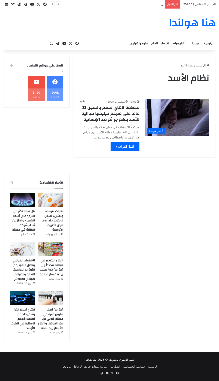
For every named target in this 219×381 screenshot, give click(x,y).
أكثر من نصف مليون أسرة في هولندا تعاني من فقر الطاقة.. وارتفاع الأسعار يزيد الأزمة (50, 319)
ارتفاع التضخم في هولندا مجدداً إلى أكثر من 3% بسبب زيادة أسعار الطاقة (51, 267)
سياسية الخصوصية (134, 366)
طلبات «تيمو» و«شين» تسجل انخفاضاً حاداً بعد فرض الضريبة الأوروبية (52, 220)
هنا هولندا (90, 359)
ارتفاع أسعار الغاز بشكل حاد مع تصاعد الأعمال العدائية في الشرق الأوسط (23, 319)
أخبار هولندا (178, 43)
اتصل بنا (115, 366)
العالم (154, 43)
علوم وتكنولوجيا (138, 43)
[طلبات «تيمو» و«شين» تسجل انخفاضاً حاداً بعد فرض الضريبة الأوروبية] (50, 200)
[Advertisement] (36, 140)
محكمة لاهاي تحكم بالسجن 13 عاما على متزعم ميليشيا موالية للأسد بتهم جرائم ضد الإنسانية (110, 113)
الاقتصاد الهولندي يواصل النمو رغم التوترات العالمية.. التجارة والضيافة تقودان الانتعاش (23, 270)
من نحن (66, 366)
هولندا (195, 43)
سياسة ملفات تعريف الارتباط (91, 366)
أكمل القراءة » (125, 146)
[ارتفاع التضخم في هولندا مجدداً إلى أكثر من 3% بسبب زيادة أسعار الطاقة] (50, 249)
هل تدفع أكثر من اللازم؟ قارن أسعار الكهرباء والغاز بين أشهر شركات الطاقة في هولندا (23, 220)
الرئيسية (209, 43)
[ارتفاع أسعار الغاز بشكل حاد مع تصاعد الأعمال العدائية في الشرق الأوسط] (22, 298)
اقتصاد (165, 43)
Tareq (132, 101)
